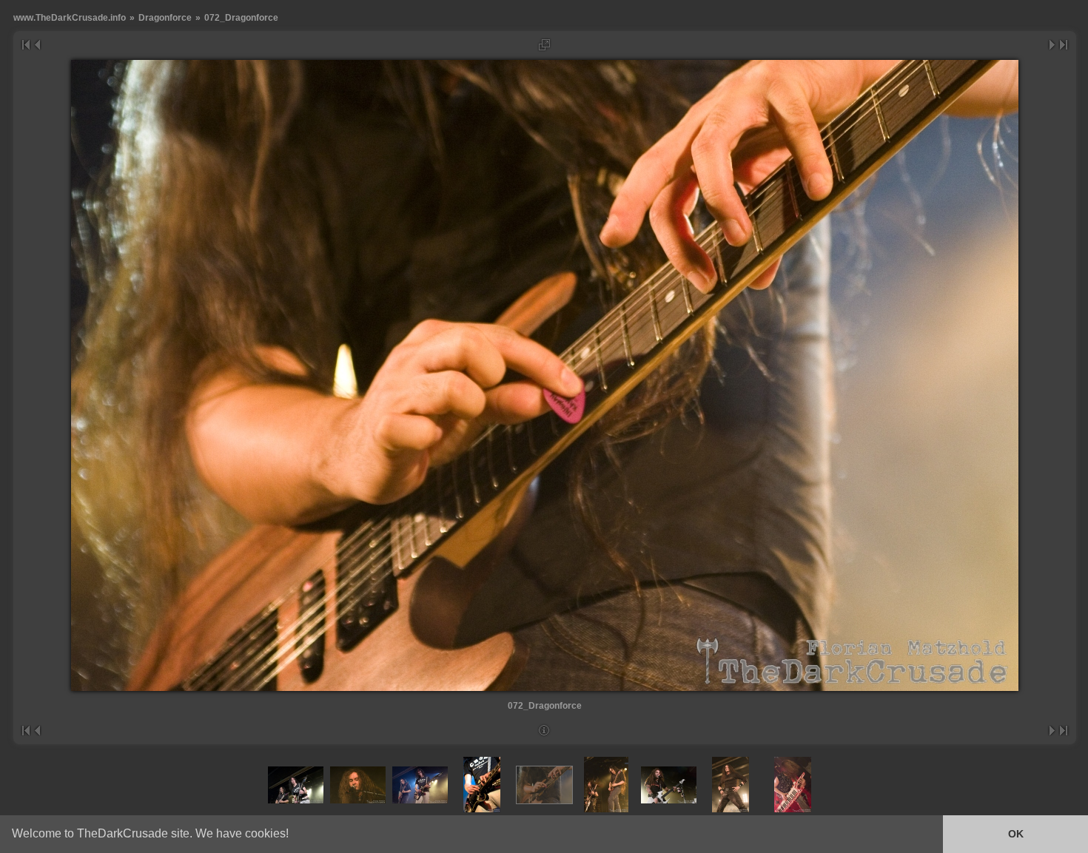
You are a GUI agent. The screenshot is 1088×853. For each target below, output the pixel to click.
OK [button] (1016, 834)
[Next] (1052, 44)
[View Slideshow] (544, 45)
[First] (25, 44)
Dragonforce (165, 17)
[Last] (1063, 44)
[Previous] (36, 44)
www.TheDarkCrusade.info (69, 17)
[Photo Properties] (544, 731)
